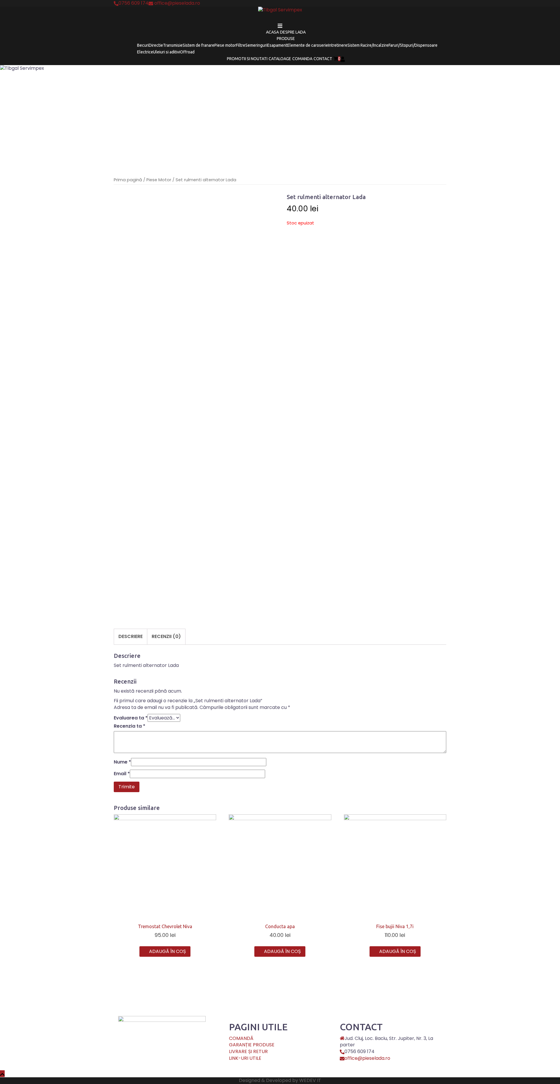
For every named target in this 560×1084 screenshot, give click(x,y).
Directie (156, 45)
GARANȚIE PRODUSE (251, 1044)
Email (122, 774)
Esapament (277, 45)
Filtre (240, 45)
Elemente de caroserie (307, 45)
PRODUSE (286, 38)
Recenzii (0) (166, 636)
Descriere (130, 636)
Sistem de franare (198, 45)
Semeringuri (256, 45)
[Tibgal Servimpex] (280, 11)
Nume (122, 762)
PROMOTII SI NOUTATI (247, 58)
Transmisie (173, 45)
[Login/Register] (342, 58)
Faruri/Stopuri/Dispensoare (413, 45)
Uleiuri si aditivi (166, 52)
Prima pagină (128, 180)
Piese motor (225, 45)
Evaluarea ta (131, 718)
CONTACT (323, 58)
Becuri (143, 45)
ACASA (272, 32)
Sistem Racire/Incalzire (367, 45)
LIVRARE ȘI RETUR (248, 1051)
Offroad (187, 52)
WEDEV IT (310, 1080)
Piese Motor (158, 180)
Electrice (145, 52)
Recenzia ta (129, 726)
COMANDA (302, 58)
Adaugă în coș (167, 951)
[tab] (130, 636)
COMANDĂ (241, 1038)
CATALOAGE (280, 58)
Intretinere (337, 45)
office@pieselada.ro (367, 1058)
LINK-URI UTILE (245, 1058)
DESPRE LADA (293, 32)
